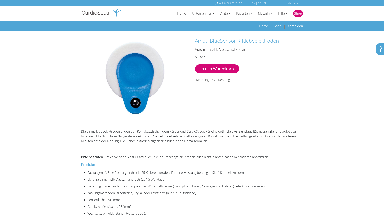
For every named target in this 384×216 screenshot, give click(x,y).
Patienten (243, 13)
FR (264, 3)
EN (254, 3)
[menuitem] (263, 26)
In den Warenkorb (217, 68)
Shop (298, 13)
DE (259, 3)
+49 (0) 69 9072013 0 (230, 3)
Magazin (264, 13)
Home (181, 13)
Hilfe (281, 13)
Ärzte (224, 13)
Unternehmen (202, 13)
